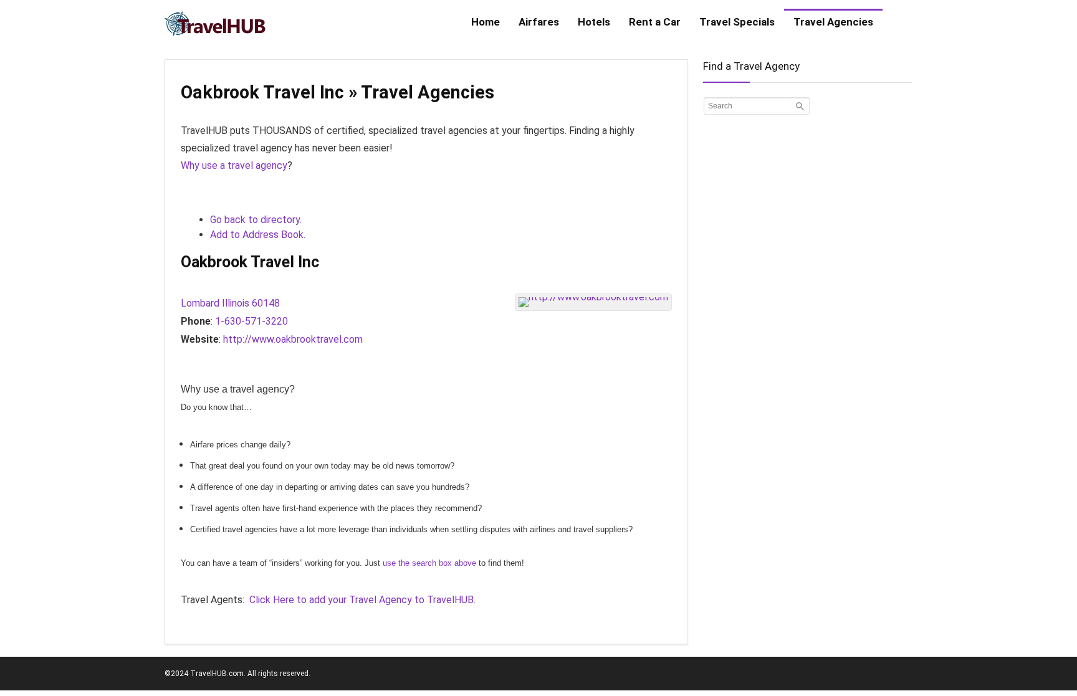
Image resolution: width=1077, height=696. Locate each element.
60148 (266, 303)
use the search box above (429, 563)
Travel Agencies (833, 22)
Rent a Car (655, 22)
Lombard (200, 303)
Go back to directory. (256, 220)
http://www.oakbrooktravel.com (293, 339)
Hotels (594, 22)
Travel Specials (737, 22)
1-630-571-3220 (251, 321)
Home (485, 22)
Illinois (235, 303)
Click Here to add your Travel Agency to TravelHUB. (362, 600)
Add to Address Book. (257, 235)
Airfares (539, 22)
